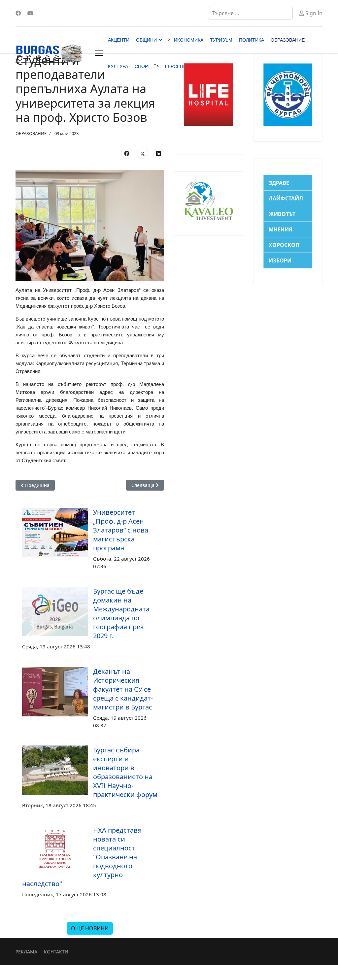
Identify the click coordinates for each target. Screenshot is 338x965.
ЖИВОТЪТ (282, 214)
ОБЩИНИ (146, 40)
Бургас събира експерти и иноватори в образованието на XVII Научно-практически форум (125, 772)
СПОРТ (143, 66)
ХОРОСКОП (284, 245)
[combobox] (250, 13)
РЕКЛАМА (26, 951)
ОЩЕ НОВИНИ (90, 928)
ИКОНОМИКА (188, 40)
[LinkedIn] (158, 153)
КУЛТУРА (118, 66)
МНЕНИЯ (280, 229)
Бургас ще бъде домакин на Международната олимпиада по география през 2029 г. (121, 613)
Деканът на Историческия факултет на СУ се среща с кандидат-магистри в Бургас (123, 689)
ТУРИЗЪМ (221, 40)
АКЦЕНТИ (118, 40)
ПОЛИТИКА (251, 40)
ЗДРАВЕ (279, 183)
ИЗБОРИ (280, 260)
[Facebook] (18, 13)
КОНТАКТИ (56, 951)
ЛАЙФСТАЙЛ (286, 198)
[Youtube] (30, 13)
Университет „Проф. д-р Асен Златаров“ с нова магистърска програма (120, 530)
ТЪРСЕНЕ (175, 66)
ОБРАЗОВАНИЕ (288, 40)
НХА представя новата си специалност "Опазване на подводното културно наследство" (82, 857)
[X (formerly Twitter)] (142, 153)
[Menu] (99, 53)
